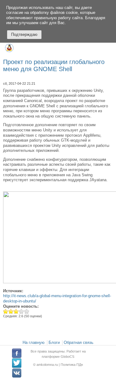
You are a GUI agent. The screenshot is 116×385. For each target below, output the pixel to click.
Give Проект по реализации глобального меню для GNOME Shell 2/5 (11, 311)
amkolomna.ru (48, 364)
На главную (34, 342)
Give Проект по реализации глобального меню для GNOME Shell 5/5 (26, 311)
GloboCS (67, 356)
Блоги (54, 342)
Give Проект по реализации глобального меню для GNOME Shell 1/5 (5, 311)
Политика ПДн (72, 364)
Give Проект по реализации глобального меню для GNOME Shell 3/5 (16, 311)
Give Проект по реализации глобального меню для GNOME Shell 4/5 (21, 311)
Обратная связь (78, 342)
